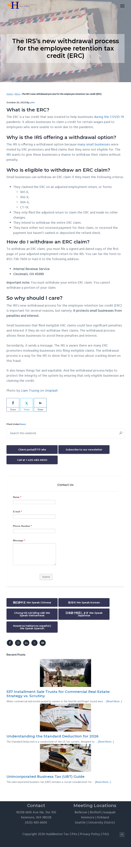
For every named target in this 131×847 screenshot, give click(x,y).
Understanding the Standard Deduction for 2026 (52, 736)
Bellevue (81, 812)
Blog (17, 94)
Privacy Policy (90, 834)
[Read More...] (114, 701)
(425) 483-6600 (36, 822)
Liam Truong (30, 390)
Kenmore (87, 817)
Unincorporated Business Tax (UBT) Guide (45, 776)
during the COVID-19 (109, 117)
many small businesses (93, 144)
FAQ (106, 834)
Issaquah (109, 812)
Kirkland (103, 817)
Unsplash (51, 390)
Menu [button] (118, 5)
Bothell (95, 812)
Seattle (80, 822)
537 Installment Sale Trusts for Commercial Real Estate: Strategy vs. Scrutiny (58, 693)
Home (9, 94)
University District (101, 822)
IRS (8, 155)
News (23, 424)
